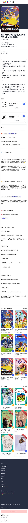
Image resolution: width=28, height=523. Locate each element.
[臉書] (4, 487)
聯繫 (2, 481)
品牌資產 (3, 473)
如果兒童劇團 (4, 39)
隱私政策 (3, 508)
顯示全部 (25, 308)
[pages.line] (7, 487)
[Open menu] (2, 2)
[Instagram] (2, 487)
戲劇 (7, 53)
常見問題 (3, 468)
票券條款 (3, 470)
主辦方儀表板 (4, 466)
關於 (2, 478)
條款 (8, 508)
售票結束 (17, 108)
